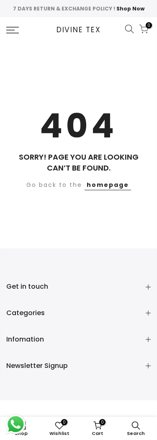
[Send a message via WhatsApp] (15, 424)
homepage (108, 185)
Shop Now (130, 8)
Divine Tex (79, 30)
